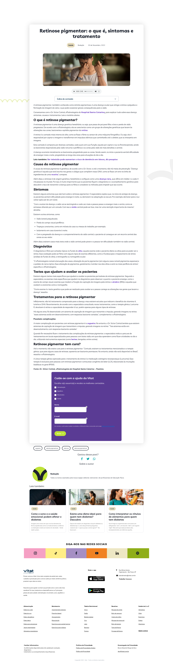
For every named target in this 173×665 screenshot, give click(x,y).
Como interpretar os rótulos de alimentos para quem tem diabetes (125, 516)
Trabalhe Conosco (125, 579)
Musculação (55, 620)
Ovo (85, 620)
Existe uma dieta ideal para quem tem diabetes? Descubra (85, 516)
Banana (86, 627)
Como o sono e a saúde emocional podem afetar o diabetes (46, 516)
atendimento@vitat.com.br (127, 575)
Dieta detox (27, 620)
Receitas (115, 606)
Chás (140, 613)
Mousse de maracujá (118, 620)
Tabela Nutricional (90, 606)
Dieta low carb (28, 610)
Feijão (86, 613)
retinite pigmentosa (52, 448)
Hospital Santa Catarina (93, 112)
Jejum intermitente (29, 627)
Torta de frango (116, 627)
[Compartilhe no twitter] (88, 458)
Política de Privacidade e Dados (85, 648)
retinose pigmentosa (80, 448)
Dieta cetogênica (29, 617)
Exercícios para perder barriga (61, 624)
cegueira (38, 448)
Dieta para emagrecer (30, 624)
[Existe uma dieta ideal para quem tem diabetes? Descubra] (86, 504)
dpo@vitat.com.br (123, 651)
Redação (81, 45)
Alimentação (28, 606)
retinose (66, 448)
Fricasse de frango (117, 631)
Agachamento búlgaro (59, 610)
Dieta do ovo (27, 613)
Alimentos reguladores (31, 631)
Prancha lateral (56, 613)
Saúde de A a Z (143, 606)
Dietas (140, 620)
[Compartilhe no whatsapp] (94, 458)
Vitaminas (141, 624)
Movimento (56, 606)
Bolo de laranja (116, 624)
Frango (86, 631)
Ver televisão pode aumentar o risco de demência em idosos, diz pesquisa (82, 159)
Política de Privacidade (83, 651)
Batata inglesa (88, 617)
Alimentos (141, 610)
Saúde (70, 45)
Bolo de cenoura (117, 613)
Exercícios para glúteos (59, 627)
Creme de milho (116, 617)
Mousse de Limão (117, 610)
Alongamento (56, 617)
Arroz (86, 610)
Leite (85, 624)
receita (54, 174)
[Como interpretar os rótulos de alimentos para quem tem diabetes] (125, 504)
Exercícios (141, 617)
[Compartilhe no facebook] (82, 458)
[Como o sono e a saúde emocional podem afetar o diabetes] (48, 504)
